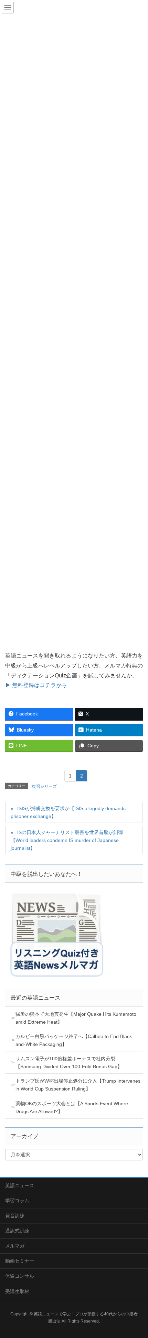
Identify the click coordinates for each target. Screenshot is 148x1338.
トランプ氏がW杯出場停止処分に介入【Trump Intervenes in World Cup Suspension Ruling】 (77, 1085)
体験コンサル (19, 1276)
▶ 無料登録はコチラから (36, 685)
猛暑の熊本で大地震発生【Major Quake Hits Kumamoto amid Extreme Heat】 (75, 1018)
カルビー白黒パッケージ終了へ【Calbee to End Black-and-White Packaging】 (74, 1040)
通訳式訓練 (17, 1230)
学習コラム (17, 1200)
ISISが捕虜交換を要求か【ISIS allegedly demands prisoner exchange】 (68, 812)
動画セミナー (19, 1261)
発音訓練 (14, 1215)
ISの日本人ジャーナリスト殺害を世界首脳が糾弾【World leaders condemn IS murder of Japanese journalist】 (67, 840)
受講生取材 (17, 1291)
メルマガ (14, 1246)
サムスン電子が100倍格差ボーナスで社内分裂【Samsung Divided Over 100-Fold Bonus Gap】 (68, 1062)
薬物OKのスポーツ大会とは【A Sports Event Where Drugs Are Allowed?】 (71, 1107)
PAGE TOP (136, 1292)
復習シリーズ (44, 786)
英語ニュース (19, 1185)
